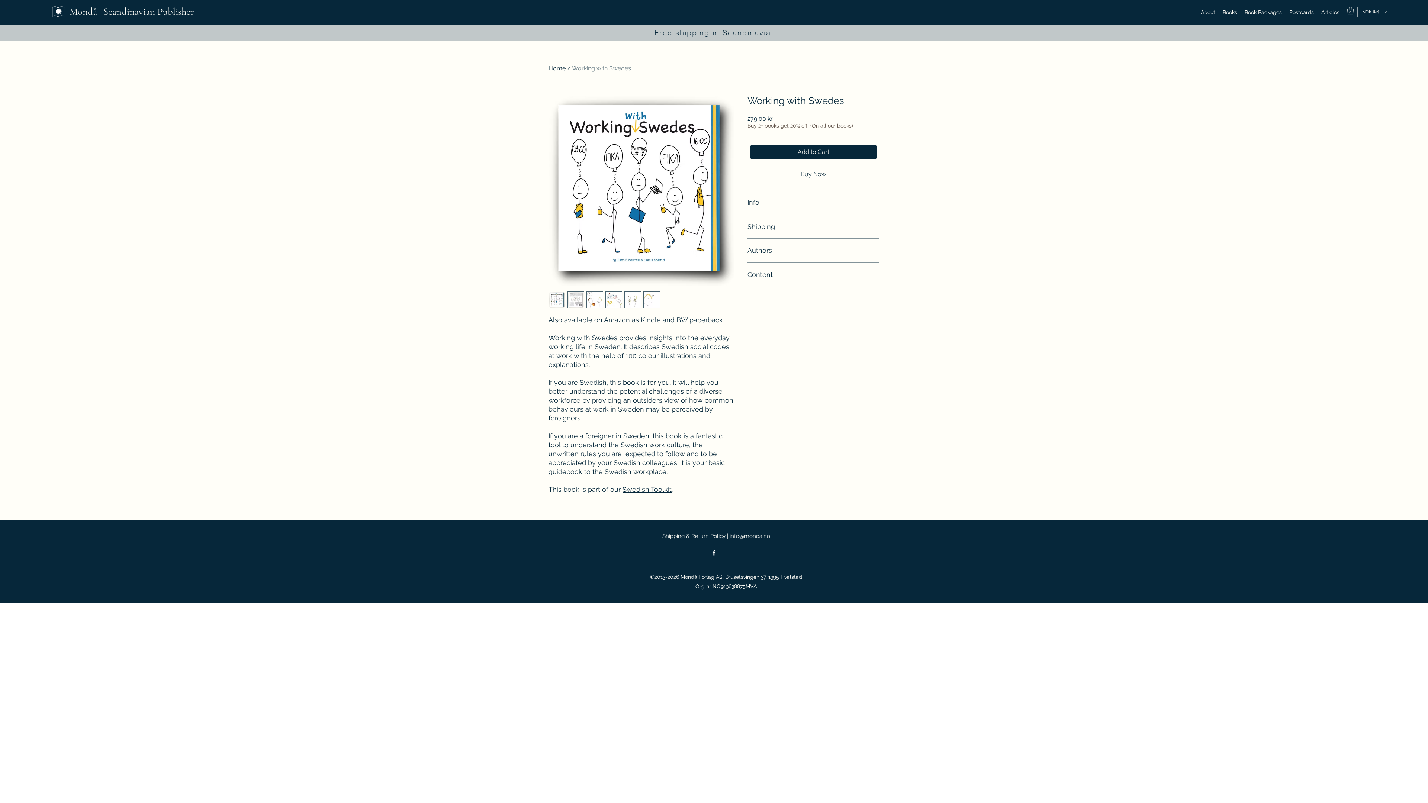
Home (557, 68)
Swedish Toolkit (647, 489)
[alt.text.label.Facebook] (714, 553)
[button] (1374, 12)
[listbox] (1374, 12)
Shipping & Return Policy (694, 536)
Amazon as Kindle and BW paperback (663, 320)
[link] (1350, 10)
